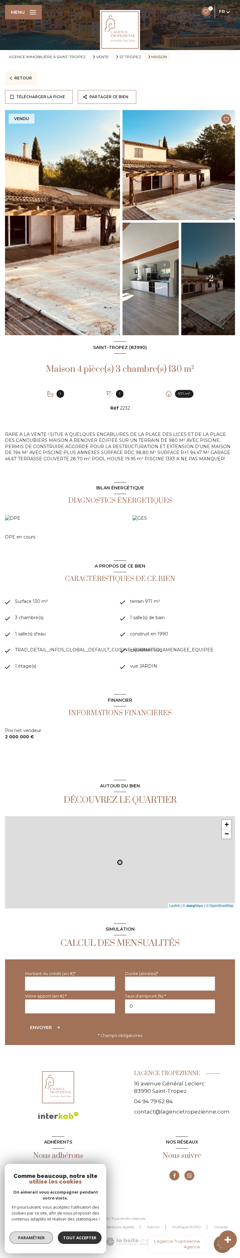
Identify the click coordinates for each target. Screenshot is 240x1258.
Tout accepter (79, 1237)
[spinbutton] (170, 1006)
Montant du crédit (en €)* (50, 973)
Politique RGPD (186, 1227)
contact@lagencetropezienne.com (182, 1112)
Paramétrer (31, 1237)
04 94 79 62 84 (153, 1101)
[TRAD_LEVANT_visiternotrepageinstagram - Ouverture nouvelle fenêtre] (189, 1175)
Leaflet (174, 905)
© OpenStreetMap (219, 905)
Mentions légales (119, 1227)
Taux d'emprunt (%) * (145, 996)
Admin (153, 1227)
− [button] (227, 834)
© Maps (192, 905)
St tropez (130, 57)
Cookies (221, 1227)
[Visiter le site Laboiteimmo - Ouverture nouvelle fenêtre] (130, 1241)
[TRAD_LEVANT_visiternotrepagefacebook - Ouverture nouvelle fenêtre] (174, 1175)
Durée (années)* (141, 973)
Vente (102, 57)
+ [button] (227, 824)
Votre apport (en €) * (46, 996)
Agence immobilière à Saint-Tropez (47, 56)
